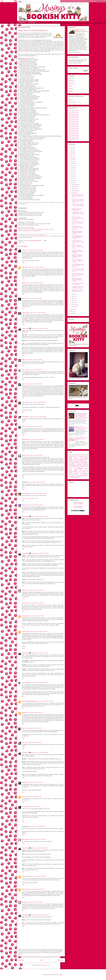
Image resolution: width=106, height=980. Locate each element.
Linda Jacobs (25, 402)
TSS (23, 242)
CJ (22, 806)
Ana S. (23, 426)
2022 (71, 155)
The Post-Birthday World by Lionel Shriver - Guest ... (77, 266)
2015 (71, 169)
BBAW (70, 456)
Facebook (71, 91)
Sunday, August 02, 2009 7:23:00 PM (34, 782)
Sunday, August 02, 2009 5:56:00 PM (39, 752)
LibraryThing (72, 83)
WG (78, 474)
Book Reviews (31, 22)
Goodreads (71, 80)
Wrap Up (74, 477)
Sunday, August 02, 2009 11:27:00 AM (34, 590)
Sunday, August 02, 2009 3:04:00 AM (37, 312)
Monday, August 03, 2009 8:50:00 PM (39, 848)
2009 (71, 182)
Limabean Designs (73, 345)
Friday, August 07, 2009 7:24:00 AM (34, 902)
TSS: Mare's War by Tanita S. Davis (30, 498)
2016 (71, 167)
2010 (71, 180)
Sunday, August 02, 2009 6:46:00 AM (37, 416)
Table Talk (24, 267)
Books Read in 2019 (74, 115)
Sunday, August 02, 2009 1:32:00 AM (35, 267)
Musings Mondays (82, 464)
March (73, 302)
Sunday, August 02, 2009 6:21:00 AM (34, 384)
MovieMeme (72, 464)
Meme (77, 462)
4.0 (78, 454)
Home (41, 960)
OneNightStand (81, 465)
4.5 (80, 454)
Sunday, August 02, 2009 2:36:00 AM (34, 282)
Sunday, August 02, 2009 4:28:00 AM (33, 359)
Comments (73, 102)
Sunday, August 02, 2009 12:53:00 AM (34, 250)
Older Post (61, 960)
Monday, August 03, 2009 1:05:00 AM (32, 806)
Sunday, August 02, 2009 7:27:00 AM (34, 426)
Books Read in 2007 (74, 137)
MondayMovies (84, 462)
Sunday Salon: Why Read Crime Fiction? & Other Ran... (77, 270)
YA (78, 477)
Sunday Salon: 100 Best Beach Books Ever (77, 290)
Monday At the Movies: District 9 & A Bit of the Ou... (77, 196)
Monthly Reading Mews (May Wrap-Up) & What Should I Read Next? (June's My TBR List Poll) (81, 415)
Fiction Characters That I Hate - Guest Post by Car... (77, 223)
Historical (81, 461)
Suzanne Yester (25, 631)
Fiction (71, 459)
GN (73, 461)
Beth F (23, 369)
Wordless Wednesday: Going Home (76, 209)
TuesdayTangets (84, 473)
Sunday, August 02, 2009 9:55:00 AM (34, 505)
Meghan (24, 282)
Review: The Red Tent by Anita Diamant (77, 284)
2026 (71, 146)
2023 (71, 153)
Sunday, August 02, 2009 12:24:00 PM (38, 631)
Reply (23, 262)
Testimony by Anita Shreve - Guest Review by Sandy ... (77, 218)
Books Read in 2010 (74, 132)
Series (76, 470)
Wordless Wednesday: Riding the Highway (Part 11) (76, 232)
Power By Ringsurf (78, 503)
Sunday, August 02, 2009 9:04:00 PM (33, 796)
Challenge (80, 456)
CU (76, 456)
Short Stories (84, 470)
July (73, 294)
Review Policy (22, 22)
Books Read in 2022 (74, 110)
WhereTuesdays (72, 475)
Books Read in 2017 (74, 119)
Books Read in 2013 (74, 126)
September (74, 190)
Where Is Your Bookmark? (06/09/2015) (81, 427)
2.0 (69, 454)
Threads (71, 86)
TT (87, 471)
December (74, 184)
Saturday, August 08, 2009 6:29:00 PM (40, 915)
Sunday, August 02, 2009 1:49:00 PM (34, 712)
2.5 (71, 454)
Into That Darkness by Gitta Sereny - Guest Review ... (77, 228)
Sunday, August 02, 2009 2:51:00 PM (33, 728)
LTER (70, 462)
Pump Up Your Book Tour (82, 466)
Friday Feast (76, 459)
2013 (71, 174)
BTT (74, 456)
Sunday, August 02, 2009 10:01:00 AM (39, 516)
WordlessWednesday (82, 475)
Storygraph (71, 78)
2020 (71, 159)
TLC (80, 471)
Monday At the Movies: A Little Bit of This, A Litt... (77, 287)
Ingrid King (24, 439)
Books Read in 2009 (74, 133)
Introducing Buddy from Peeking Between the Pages (77, 237)
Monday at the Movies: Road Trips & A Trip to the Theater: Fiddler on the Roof (35, 229)
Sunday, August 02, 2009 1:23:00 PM (39, 682)
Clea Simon (25, 876)
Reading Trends (72, 468)
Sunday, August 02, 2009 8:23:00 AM (34, 455)
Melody (23, 782)
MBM (73, 462)
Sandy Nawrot (25, 312)
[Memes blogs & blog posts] (74, 510)
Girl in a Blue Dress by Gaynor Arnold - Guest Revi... (77, 242)
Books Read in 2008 (74, 135)
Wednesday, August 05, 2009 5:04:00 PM (34, 889)
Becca (23, 889)
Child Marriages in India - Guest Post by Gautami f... (77, 214)
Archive (86, 454)
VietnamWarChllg (72, 474)
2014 (71, 172)
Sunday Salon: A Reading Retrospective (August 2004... (77, 201)
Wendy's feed (48, 236)
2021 (71, 157)
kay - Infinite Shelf (26, 682)
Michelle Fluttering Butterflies (29, 701)
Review (80, 468)
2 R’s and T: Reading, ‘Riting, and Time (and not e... (77, 261)
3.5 (76, 454)
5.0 (83, 454)
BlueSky (71, 88)
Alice (23, 796)
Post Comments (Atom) (44, 965)
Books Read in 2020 (74, 114)
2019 (71, 161)
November (74, 186)
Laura (23, 298)
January (74, 306)
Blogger (60, 974)
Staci (23, 742)
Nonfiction (75, 465)
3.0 (73, 454)
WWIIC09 (85, 474)
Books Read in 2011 (74, 130)
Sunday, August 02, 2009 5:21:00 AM (34, 369)
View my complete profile (75, 52)
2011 (71, 178)
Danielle (24, 712)
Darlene (24, 590)
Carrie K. (24, 603)
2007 (71, 311)
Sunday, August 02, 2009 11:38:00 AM (35, 603)
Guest (76, 461)
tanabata (24, 902)
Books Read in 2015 (74, 123)
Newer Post (21, 960)
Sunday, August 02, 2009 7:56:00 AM (36, 439)
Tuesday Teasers (74, 473)
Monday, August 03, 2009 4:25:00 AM (36, 826)
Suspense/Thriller (73, 471)
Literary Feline (25, 328)
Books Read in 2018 (74, 117)
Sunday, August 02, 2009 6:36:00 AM (37, 402)
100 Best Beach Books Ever (24, 51)
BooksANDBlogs (78, 506)
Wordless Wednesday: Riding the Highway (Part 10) (76, 256)
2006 (71, 313)
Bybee (23, 359)
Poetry (73, 466)
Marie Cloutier (25, 839)
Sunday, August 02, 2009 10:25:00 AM (39, 553)
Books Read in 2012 (74, 128)
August (73, 192)
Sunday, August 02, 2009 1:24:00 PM (45, 701)
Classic (86, 456)
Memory (24, 505)
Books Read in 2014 (74, 124)
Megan (23, 384)
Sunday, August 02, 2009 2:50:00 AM (33, 298)
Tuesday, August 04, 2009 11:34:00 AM (37, 876)
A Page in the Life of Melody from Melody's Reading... (77, 251)
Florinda (24, 615)
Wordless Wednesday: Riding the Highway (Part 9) (76, 280)
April (73, 300)
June (73, 296)
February (74, 304)
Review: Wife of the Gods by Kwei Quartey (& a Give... (77, 275)
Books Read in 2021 (74, 112)
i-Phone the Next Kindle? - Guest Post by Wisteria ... (77, 205)
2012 (71, 176)
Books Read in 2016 (74, 121)
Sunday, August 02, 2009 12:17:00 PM (35, 615)
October (74, 188)
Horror (86, 461)
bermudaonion (25, 416)
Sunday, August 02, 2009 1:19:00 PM (39, 653)
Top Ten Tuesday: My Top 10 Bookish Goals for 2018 (81, 439)
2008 (71, 309)
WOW (81, 474)
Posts (72, 99)
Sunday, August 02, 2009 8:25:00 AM (36, 482)
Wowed (70, 477)
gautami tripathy (26, 493)
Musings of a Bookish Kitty (33, 234)
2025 (71, 148)
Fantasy (85, 458)
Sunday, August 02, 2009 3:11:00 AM (39, 328)
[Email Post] (45, 240)
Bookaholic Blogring (78, 502)
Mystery (71, 465)
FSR (80, 457)
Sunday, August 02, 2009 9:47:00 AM (38, 493)
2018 (71, 163)
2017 (71, 165)
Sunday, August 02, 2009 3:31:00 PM (33, 742)
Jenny (23, 250)
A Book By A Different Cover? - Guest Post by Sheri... (77, 247)
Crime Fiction (73, 458)
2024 (71, 150)
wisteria (24, 455)
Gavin (23, 728)
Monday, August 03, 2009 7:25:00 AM (37, 839)
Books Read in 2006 (74, 139)
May (73, 298)
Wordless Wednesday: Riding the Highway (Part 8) (29, 230)
